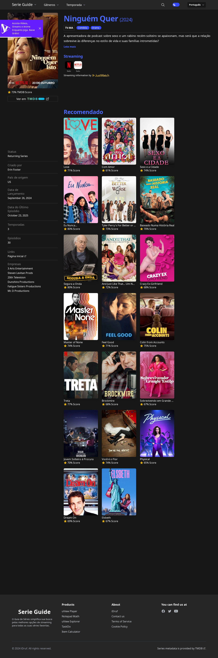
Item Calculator (71, 631)
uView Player (69, 611)
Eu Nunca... (70, 225)
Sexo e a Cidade (149, 167)
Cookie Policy (120, 626)
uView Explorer (71, 621)
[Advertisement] (33, 127)
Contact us (118, 616)
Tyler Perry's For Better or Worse (122, 225)
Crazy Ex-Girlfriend (151, 284)
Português (195, 4)
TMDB (199, 648)
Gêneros (49, 5)
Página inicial (15, 256)
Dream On (70, 517)
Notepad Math (70, 616)
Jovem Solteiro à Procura (79, 459)
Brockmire (108, 400)
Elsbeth (106, 517)
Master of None (73, 342)
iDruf (115, 611)
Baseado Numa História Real (157, 225)
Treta (67, 400)
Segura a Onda (73, 284)
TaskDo (66, 626)
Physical (145, 459)
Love (66, 167)
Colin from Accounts (152, 342)
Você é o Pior (110, 459)
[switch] (176, 5)
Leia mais (70, 46)
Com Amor (108, 167)
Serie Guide (22, 4)
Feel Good (108, 342)
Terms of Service (122, 621)
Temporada (74, 5)
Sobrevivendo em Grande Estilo (159, 400)
